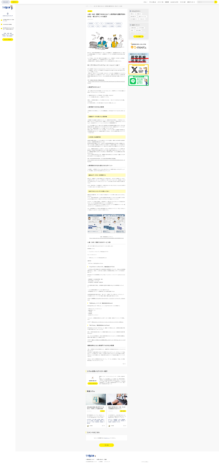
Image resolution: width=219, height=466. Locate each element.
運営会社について (90, 459)
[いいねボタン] (123, 364)
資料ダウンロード (191, 2)
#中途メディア (133, 32)
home (87, 6)
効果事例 (167, 2)
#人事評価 (119, 26)
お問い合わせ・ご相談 (102, 459)
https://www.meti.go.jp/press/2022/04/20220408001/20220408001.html (106, 238)
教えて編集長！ (10, 35)
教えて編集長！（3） (134, 19)
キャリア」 (118, 298)
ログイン (107, 438)
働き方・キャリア (6, 34)
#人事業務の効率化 (109, 23)
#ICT (97, 23)
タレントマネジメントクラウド (112, 322)
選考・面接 (10, 33)
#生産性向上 (118, 23)
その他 (90, 11)
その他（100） (142, 19)
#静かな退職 (138, 30)
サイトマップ (107, 461)
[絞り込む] (215, 2)
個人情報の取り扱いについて (92, 461)
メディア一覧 (160, 2)
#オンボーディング (141, 32)
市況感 (4, 35)
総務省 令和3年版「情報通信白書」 (97, 80)
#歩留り (132, 30)
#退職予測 (104, 26)
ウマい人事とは (152, 2)
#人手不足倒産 (141, 27)
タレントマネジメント (100, 322)
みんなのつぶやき (174, 2)
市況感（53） (139, 13)
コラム (145, 2)
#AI (101, 23)
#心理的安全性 (133, 27)
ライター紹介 (183, 2)
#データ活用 (91, 26)
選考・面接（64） (133, 16)
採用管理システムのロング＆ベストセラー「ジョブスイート (104, 298)
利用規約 (101, 461)
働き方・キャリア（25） (142, 16)
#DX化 (98, 26)
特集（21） (132, 13)
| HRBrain (120, 322)
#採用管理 (91, 23)
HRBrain (94, 322)
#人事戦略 (111, 26)
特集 (5, 33)
